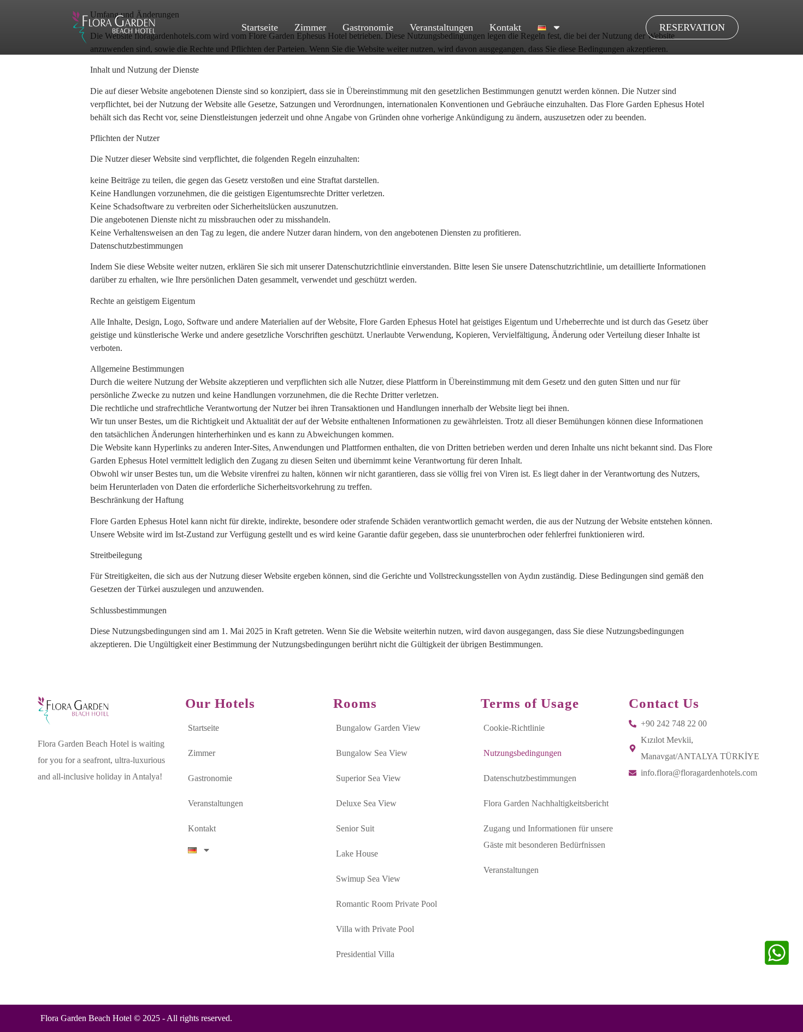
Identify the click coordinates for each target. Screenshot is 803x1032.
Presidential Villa (365, 954)
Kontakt (505, 27)
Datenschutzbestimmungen (529, 778)
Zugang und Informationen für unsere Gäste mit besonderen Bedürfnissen (548, 836)
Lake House (357, 853)
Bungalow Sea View (372, 753)
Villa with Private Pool (375, 929)
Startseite (259, 27)
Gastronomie (368, 27)
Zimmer (310, 27)
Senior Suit (355, 828)
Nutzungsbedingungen (522, 753)
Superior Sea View (368, 778)
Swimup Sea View (368, 878)
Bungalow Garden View (378, 727)
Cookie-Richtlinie (514, 727)
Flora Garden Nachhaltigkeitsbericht (546, 803)
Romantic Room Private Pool (386, 903)
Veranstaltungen (441, 27)
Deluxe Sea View (366, 803)
